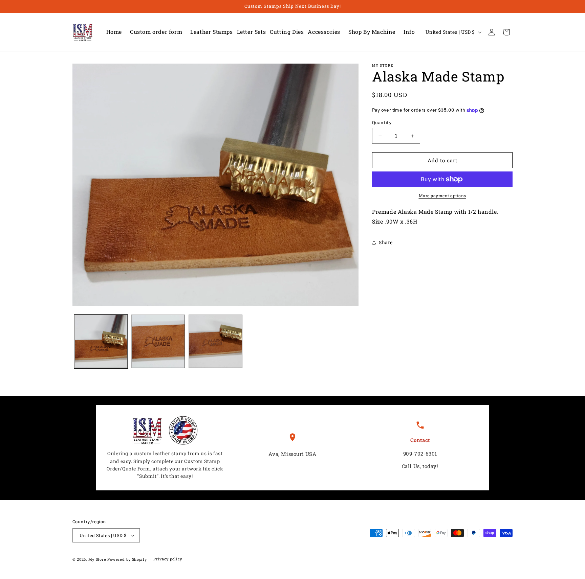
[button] (209, 32)
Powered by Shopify (127, 559)
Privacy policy (167, 558)
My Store (97, 559)
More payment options (442, 195)
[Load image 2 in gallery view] (158, 341)
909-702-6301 (420, 453)
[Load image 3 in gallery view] (215, 341)
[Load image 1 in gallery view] (101, 341)
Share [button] (386, 242)
